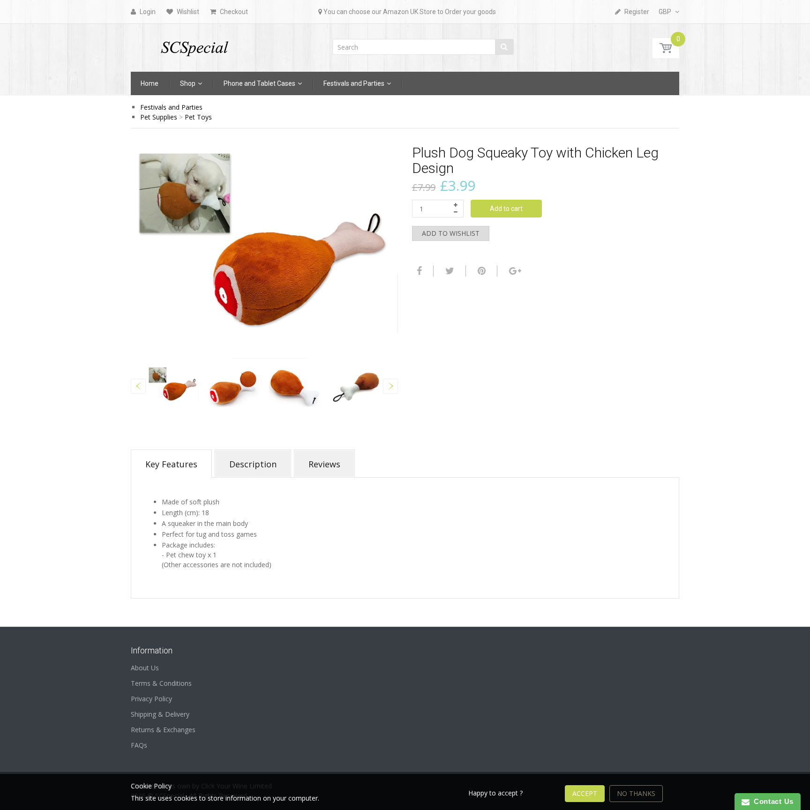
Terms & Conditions (161, 683)
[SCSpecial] (194, 45)
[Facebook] (418, 271)
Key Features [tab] (171, 464)
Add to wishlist (451, 233)
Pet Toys (198, 116)
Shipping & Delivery (160, 714)
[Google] (514, 271)
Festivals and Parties (171, 107)
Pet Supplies (158, 116)
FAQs (139, 745)
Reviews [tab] (324, 464)
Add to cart (506, 208)
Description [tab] (253, 464)
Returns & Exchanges (163, 729)
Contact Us (772, 801)
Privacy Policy (151, 698)
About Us (145, 667)
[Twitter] (449, 271)
